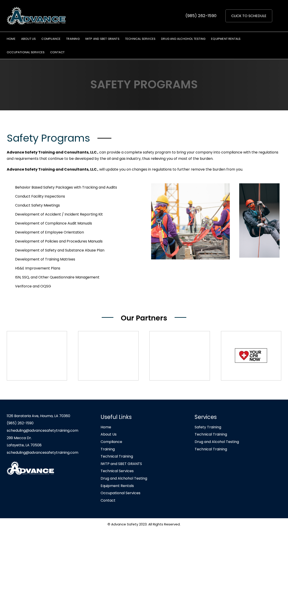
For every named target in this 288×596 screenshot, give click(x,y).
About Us (109, 434)
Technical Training (117, 456)
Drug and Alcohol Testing (217, 441)
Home (106, 427)
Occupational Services (120, 493)
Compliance (111, 441)
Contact (108, 500)
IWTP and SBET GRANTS (121, 463)
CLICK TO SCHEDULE (248, 15)
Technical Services (117, 471)
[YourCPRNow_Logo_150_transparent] (251, 355)
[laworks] (179, 355)
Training (108, 449)
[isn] (108, 355)
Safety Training (208, 427)
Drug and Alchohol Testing (124, 478)
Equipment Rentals (117, 485)
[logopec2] (37, 355)
